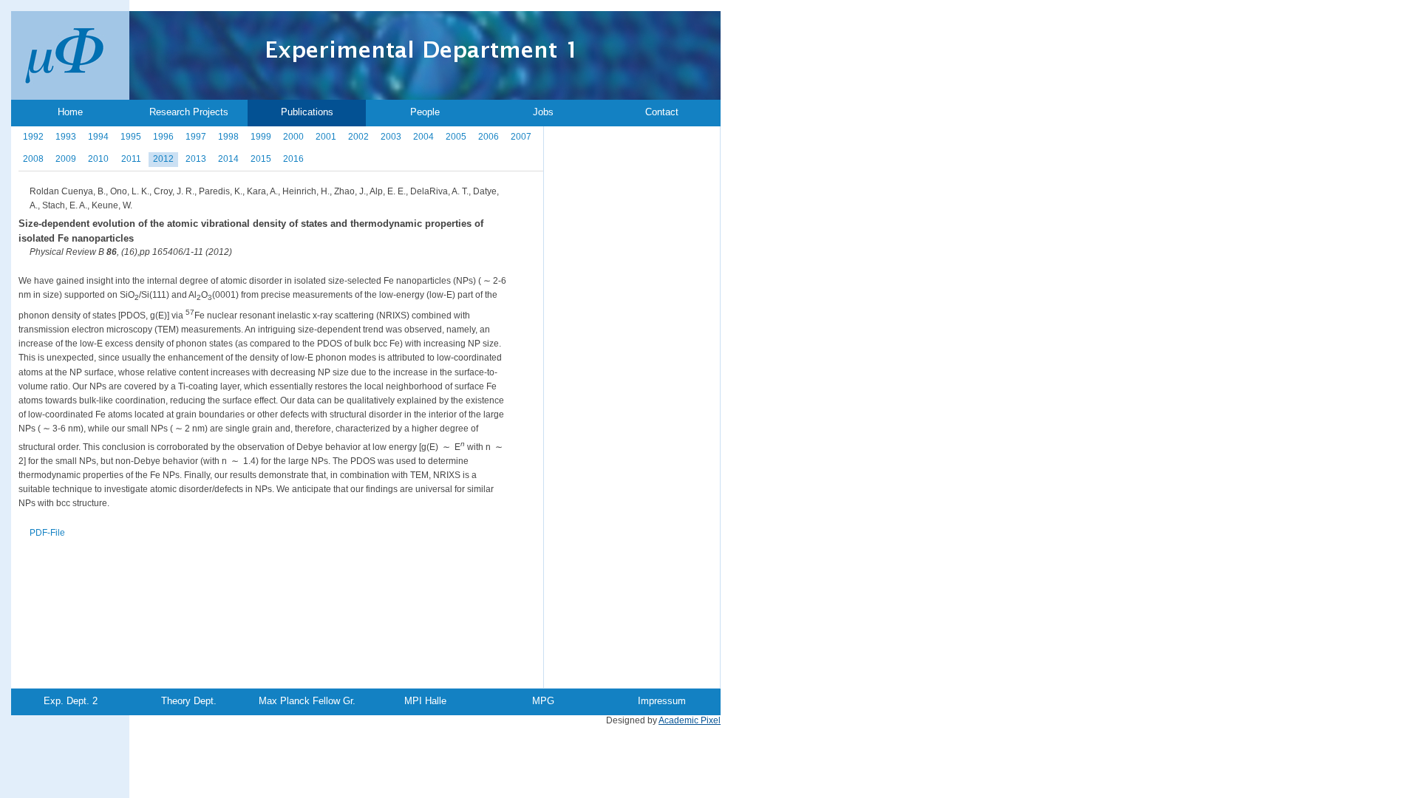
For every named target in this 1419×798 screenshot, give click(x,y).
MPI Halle (425, 700)
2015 (261, 159)
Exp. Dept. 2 (71, 700)
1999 (261, 137)
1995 (130, 137)
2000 (293, 137)
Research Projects (188, 111)
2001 (326, 137)
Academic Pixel (690, 720)
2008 (33, 159)
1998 (228, 137)
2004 (423, 137)
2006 (488, 137)
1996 (163, 137)
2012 (163, 159)
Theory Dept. (189, 700)
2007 (521, 137)
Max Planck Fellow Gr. (307, 700)
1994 (98, 137)
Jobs (543, 111)
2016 (293, 159)
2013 (196, 159)
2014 (228, 159)
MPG (543, 700)
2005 (456, 137)
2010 (98, 159)
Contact (661, 111)
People (425, 111)
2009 (65, 159)
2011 (131, 159)
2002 (358, 137)
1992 (33, 137)
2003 (391, 137)
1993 (65, 137)
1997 (196, 137)
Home (70, 111)
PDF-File (47, 533)
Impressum (662, 700)
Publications (307, 111)
